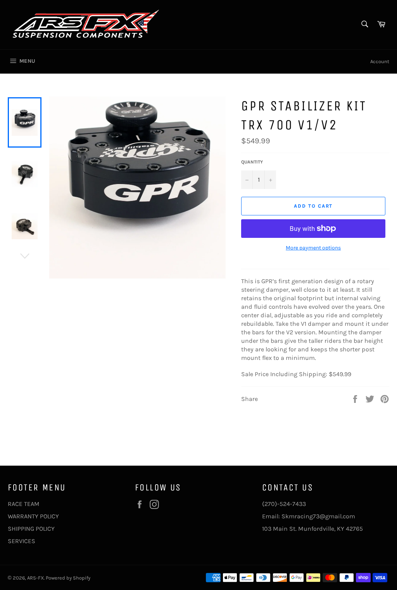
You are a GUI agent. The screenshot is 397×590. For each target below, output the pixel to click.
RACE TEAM (24, 503)
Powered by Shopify (68, 578)
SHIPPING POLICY (31, 528)
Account (379, 61)
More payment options (313, 247)
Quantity (252, 162)
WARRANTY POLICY (33, 516)
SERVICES (21, 541)
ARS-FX (35, 578)
